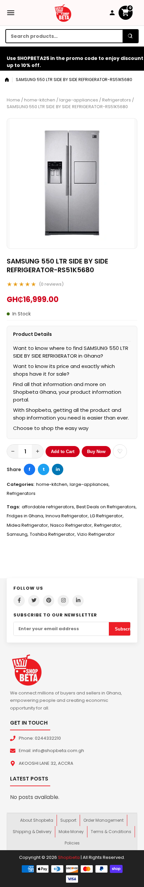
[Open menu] (11, 13)
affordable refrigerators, (48, 507)
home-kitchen (39, 100)
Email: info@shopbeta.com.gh (51, 750)
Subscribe (125, 629)
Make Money (71, 831)
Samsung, (17, 534)
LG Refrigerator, (107, 516)
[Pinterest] (48, 600)
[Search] (130, 36)
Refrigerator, (108, 525)
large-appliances (78, 100)
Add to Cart (62, 451)
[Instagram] (63, 600)
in (58, 469)
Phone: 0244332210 (40, 738)
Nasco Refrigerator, (71, 525)
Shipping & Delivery (32, 831)
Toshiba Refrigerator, (53, 534)
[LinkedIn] (78, 600)
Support (68, 820)
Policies (72, 843)
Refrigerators (116, 100)
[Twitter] (34, 600)
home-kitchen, (52, 484)
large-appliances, (90, 484)
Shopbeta (69, 857)
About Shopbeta (36, 820)
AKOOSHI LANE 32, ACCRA (46, 763)
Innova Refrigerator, (67, 516)
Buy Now (96, 451)
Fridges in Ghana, (25, 516)
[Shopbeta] (63, 12)
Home (13, 100)
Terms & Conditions (111, 831)
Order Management (103, 820)
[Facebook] (19, 600)
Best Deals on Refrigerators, (106, 507)
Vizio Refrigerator (96, 534)
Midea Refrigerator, (28, 525)
